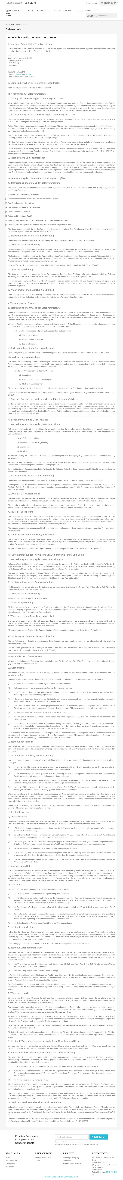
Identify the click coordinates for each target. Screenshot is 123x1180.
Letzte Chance (84, 11)
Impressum (10, 1167)
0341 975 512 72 (28, 3)
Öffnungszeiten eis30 (42, 1158)
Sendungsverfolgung (71, 1158)
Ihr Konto (68, 1153)
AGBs (8, 1158)
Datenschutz (10, 1164)
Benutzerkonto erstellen (72, 1164)
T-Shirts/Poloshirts (39, 11)
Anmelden (67, 1161)
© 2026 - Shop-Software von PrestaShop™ (61, 1177)
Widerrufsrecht (11, 1161)
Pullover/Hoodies (63, 11)
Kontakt (37, 1161)
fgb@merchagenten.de (22, 74)
